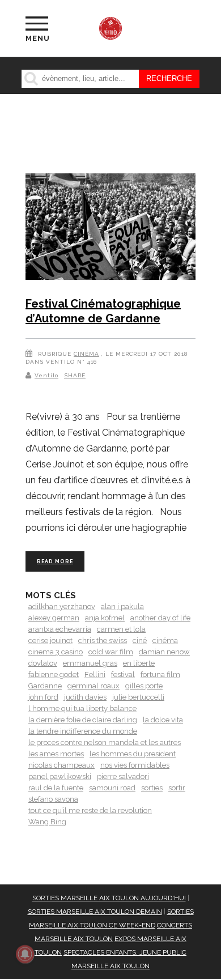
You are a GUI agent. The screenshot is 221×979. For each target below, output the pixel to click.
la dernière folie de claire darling (82, 720)
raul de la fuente (55, 788)
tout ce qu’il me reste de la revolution (90, 810)
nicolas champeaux (61, 765)
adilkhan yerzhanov (61, 606)
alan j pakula (122, 606)
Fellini (94, 674)
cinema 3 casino (55, 652)
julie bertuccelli (138, 697)
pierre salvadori (123, 776)
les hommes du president (133, 754)
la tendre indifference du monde (82, 731)
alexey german (53, 618)
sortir (176, 788)
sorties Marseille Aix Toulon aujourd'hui (109, 898)
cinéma (165, 640)
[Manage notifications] (25, 954)
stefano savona (53, 799)
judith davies (85, 697)
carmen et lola (121, 629)
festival (123, 674)
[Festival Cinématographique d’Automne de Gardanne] (111, 228)
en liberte (139, 663)
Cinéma (86, 354)
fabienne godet (53, 674)
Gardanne (45, 686)
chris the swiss (102, 640)
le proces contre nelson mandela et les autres (104, 742)
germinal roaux (93, 686)
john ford (43, 697)
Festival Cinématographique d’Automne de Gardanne (103, 311)
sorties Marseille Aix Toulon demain (95, 912)
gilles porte (144, 686)
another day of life (160, 618)
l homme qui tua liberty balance (82, 708)
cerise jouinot (50, 640)
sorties (152, 788)
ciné (140, 640)
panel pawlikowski (59, 776)
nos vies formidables (134, 765)
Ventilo (46, 375)
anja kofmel (105, 618)
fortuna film (160, 674)
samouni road (112, 788)
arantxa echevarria (59, 629)
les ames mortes (56, 754)
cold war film (110, 652)
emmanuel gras (90, 663)
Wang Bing (47, 822)
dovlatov (42, 663)
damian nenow (164, 652)
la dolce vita (163, 720)
